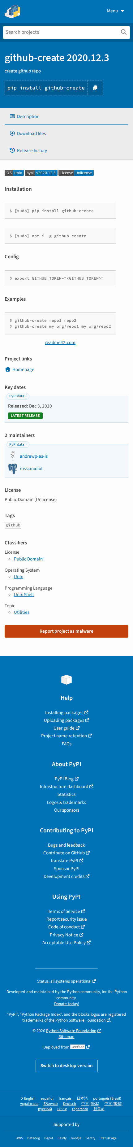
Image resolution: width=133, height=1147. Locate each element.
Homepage (23, 369)
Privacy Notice (64, 934)
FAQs (66, 743)
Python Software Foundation (80, 1020)
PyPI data (16, 396)
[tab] (66, 116)
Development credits (64, 876)
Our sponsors (66, 810)
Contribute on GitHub (64, 852)
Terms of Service (64, 911)
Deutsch (69, 1103)
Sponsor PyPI (66, 868)
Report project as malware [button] (66, 631)
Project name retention (64, 735)
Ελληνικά (51, 1103)
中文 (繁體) (113, 1103)
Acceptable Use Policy (64, 942)
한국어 (99, 1109)
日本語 (82, 1098)
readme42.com (60, 342)
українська (29, 1103)
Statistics (66, 794)
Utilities (21, 612)
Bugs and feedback (66, 845)
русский (45, 1109)
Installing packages (64, 712)
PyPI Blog (64, 778)
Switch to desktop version (67, 1065)
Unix (18, 576)
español (47, 1098)
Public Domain (28, 559)
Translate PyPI (64, 860)
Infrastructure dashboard (64, 786)
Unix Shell (24, 594)
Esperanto (80, 1109)
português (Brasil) (107, 1098)
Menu (112, 10)
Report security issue (66, 919)
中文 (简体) (90, 1103)
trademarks (32, 1020)
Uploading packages (64, 720)
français (65, 1098)
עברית (62, 1109)
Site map (67, 1037)
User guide (64, 728)
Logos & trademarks (66, 802)
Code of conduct (64, 926)
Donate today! (66, 1004)
